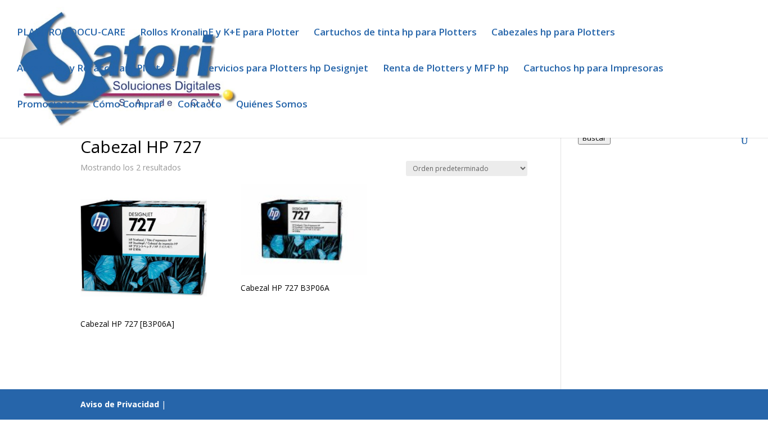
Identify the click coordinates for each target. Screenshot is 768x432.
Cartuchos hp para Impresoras (593, 69)
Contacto (200, 105)
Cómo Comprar (128, 105)
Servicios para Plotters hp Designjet (285, 69)
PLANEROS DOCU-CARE (71, 33)
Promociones (47, 105)
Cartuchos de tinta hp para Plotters (395, 33)
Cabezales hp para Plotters (553, 33)
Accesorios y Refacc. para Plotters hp (102, 69)
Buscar (594, 138)
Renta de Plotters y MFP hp (446, 69)
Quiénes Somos (272, 105)
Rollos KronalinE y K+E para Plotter (219, 33)
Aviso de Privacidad (119, 404)
